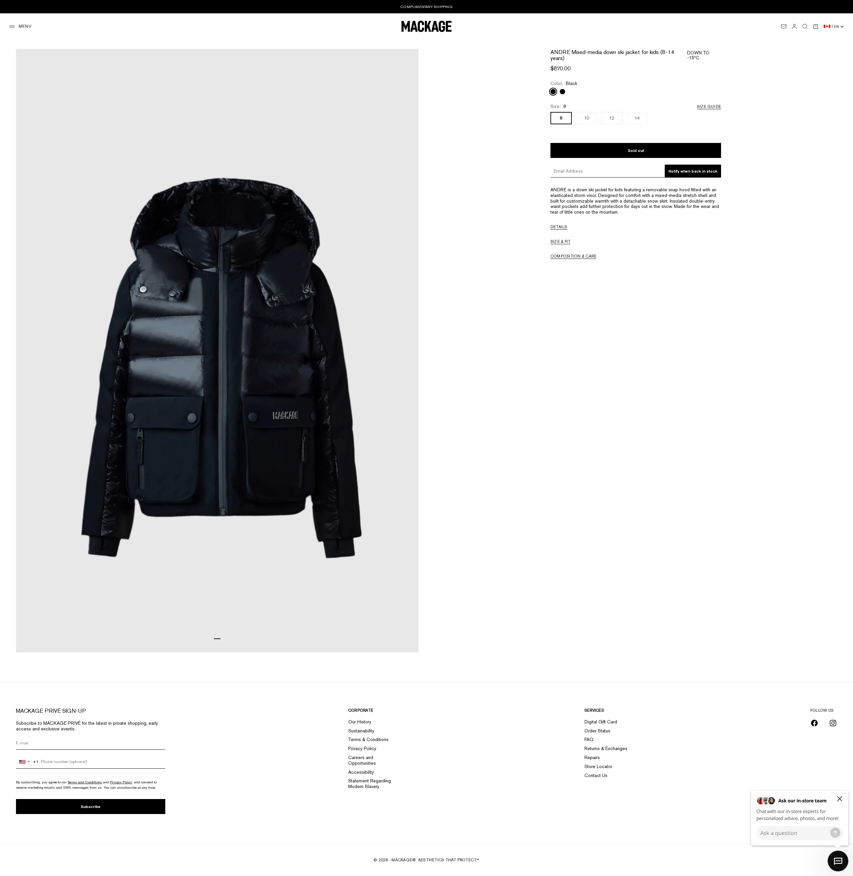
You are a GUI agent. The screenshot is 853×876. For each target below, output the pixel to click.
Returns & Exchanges (605, 748)
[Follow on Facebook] (814, 723)
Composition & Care (573, 256)
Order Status (597, 731)
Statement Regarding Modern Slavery (369, 783)
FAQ (588, 739)
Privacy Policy (121, 782)
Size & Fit (560, 241)
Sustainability (361, 731)
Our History (359, 722)
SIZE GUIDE (709, 106)
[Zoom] (405, 639)
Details (558, 227)
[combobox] (27, 761)
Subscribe (91, 806)
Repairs (592, 757)
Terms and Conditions (85, 782)
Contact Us (595, 775)
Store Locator (598, 766)
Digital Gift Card (600, 722)
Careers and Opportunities (362, 760)
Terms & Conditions (368, 739)
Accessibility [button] (361, 772)
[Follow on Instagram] (833, 723)
